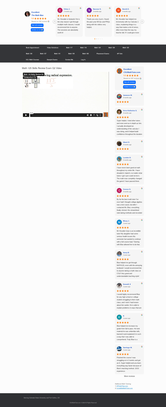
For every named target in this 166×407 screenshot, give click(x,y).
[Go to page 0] (94, 38)
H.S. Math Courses (32, 59)
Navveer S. (97, 9)
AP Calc (120, 53)
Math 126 (29, 53)
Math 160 (85, 53)
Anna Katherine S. (130, 110)
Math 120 (112, 47)
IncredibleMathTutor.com (125, 388)
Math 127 (43, 53)
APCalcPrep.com (122, 386)
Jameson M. (127, 95)
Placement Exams (103, 53)
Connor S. (127, 189)
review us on (36, 30)
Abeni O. (126, 142)
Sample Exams (52, 59)
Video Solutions (52, 47)
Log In (83, 59)
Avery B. (126, 252)
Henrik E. (125, 9)
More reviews (129, 376)
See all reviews (37, 25)
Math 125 (126, 47)
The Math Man (37, 15)
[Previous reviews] (55, 21)
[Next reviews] (142, 21)
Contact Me (69, 59)
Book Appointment (32, 47)
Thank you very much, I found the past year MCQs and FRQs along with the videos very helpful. (98, 23)
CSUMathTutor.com (132, 72)
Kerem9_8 (127, 284)
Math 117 (69, 47)
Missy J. (126, 221)
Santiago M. (127, 347)
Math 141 (57, 53)
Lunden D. (127, 158)
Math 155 (71, 53)
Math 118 (83, 47)
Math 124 (97, 47)
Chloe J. (67, 9)
